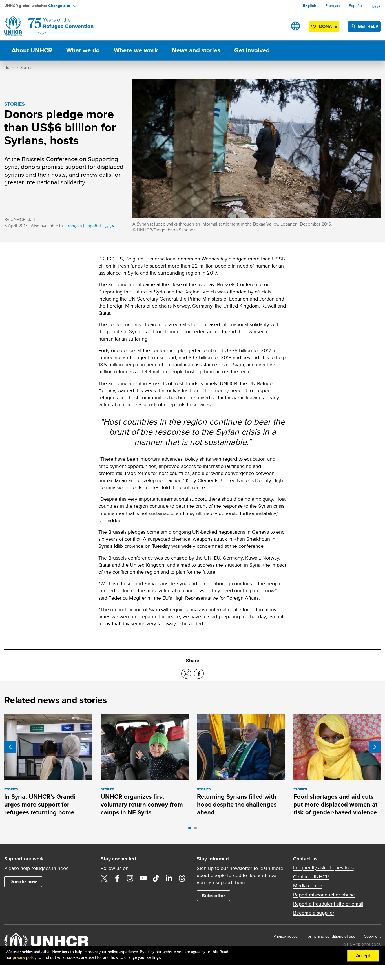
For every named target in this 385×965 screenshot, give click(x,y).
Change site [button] (59, 5)
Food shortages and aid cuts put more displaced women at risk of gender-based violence (335, 804)
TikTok (156, 878)
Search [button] (277, 26)
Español (356, 5)
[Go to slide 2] (197, 829)
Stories (26, 67)
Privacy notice (285, 936)
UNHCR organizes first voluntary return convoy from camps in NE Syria (142, 804)
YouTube (143, 878)
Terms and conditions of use (330, 936)
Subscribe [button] (213, 895)
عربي (376, 5)
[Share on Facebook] (199, 674)
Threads (182, 878)
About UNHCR (32, 50)
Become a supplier (313, 913)
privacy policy (24, 958)
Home (9, 67)
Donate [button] (328, 26)
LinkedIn (169, 878)
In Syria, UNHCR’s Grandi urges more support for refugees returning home (40, 804)
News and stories (196, 50)
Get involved (252, 50)
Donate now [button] (23, 881)
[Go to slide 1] (191, 829)
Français (332, 5)
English (309, 5)
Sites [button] (295, 26)
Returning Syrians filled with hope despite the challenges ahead (236, 804)
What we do (83, 50)
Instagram (130, 878)
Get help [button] (368, 26)
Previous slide (10, 747)
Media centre (307, 886)
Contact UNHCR (311, 877)
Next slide (375, 747)
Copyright (372, 936)
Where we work (136, 50)
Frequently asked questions (323, 868)
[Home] (43, 26)
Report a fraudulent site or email (328, 904)
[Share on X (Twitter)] (186, 674)
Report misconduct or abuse (324, 895)
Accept (363, 955)
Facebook (117, 878)
